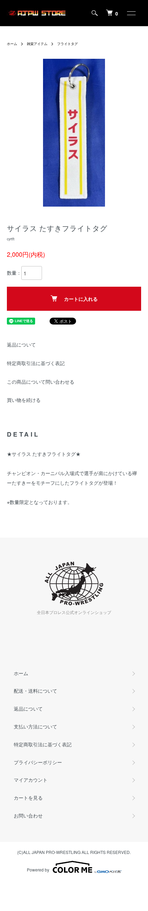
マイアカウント (30, 779)
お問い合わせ (28, 815)
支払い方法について (35, 726)
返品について (21, 344)
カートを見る (28, 797)
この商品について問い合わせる (40, 381)
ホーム (12, 43)
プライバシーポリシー (38, 762)
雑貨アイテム (37, 43)
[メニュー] (130, 13)
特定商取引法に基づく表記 (36, 363)
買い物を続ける (24, 399)
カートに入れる (81, 298)
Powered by (38, 869)
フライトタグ (67, 43)
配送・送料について (35, 690)
